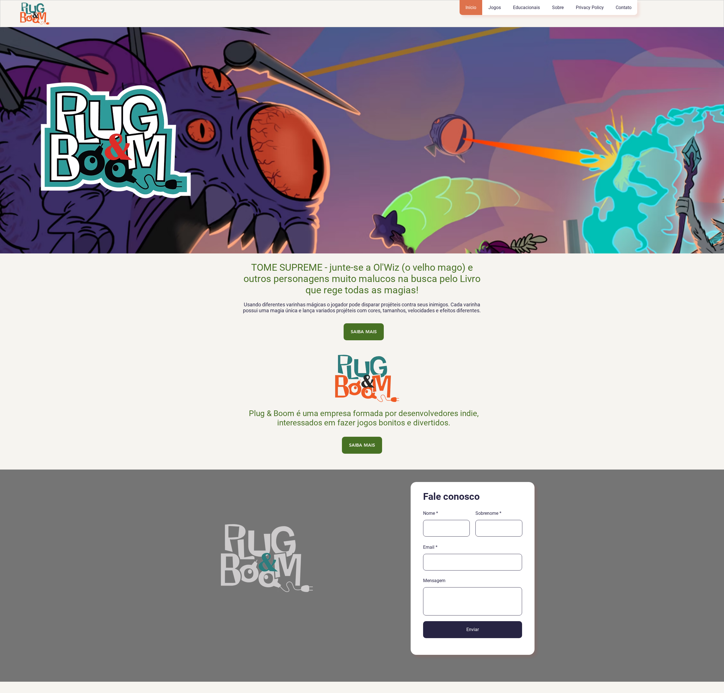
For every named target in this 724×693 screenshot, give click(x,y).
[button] (494, 7)
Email (428, 547)
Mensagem (434, 580)
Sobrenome (486, 513)
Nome (429, 513)
